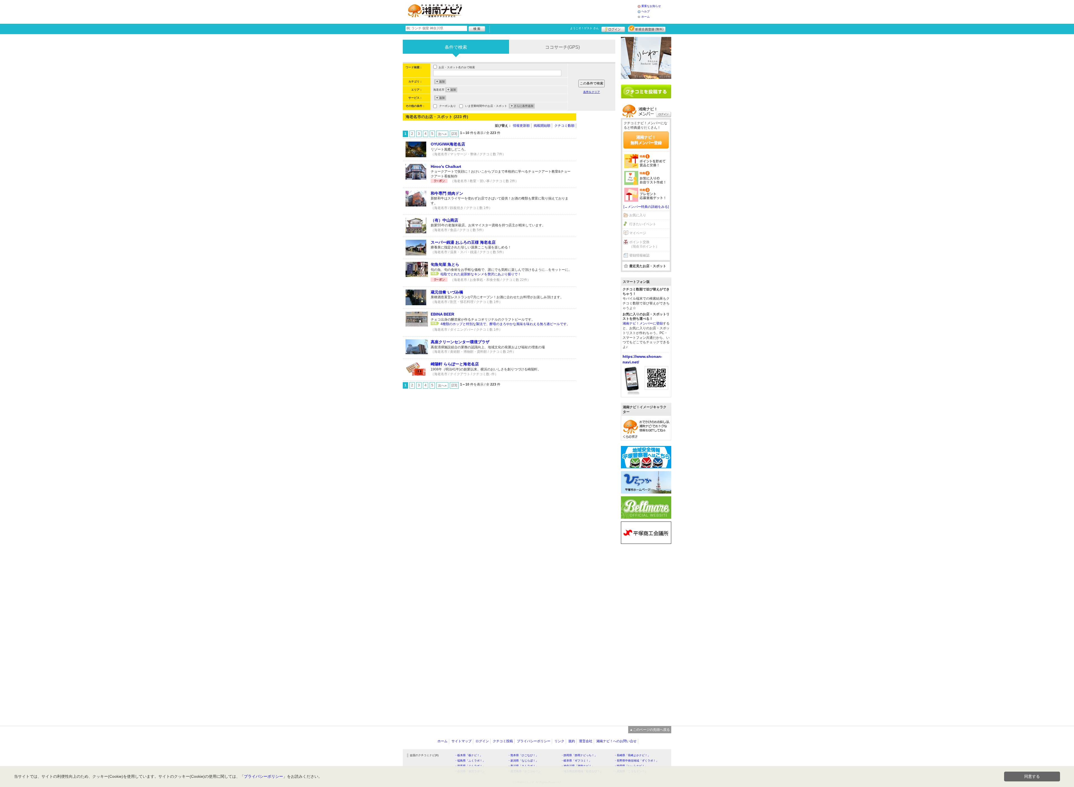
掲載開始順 (542, 126)
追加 (442, 81)
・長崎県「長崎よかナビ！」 (632, 755)
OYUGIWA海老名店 (448, 144)
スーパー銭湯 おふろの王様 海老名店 (463, 242)
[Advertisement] (552, 11)
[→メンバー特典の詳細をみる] (646, 207)
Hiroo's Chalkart (446, 166)
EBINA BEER (442, 314)
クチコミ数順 (564, 126)
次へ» (442, 134)
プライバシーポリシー (533, 741)
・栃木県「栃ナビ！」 (468, 755)
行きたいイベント (642, 224)
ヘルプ (645, 11)
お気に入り (637, 215)
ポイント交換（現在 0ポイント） (644, 244)
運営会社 (585, 741)
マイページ (637, 233)
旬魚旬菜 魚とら (445, 264)
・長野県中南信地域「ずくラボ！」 (636, 760)
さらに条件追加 (523, 105)
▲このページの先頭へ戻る (650, 730)
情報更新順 (521, 126)
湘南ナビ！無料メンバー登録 (646, 140)
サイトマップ (461, 741)
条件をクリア (591, 91)
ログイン (613, 28)
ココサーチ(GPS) (562, 47)
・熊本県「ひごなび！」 (523, 755)
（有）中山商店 (444, 220)
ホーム (645, 16)
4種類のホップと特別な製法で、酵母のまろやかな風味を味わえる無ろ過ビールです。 (505, 324)
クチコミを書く (646, 91)
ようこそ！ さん (584, 28)
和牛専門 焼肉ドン (447, 193)
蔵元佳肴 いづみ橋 (447, 292)
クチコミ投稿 (503, 741)
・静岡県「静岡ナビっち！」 (579, 755)
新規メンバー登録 (647, 28)
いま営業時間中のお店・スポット (486, 105)
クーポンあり (447, 105)
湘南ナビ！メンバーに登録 (643, 323)
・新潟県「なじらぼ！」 (523, 760)
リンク (559, 741)
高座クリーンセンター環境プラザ (460, 342)
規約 (571, 741)
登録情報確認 (639, 255)
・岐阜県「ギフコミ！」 (576, 760)
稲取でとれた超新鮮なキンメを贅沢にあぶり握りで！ (481, 274)
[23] (454, 134)
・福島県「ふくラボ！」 (469, 760)
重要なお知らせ (651, 6)
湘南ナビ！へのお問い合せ (616, 741)
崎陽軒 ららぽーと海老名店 (455, 364)
